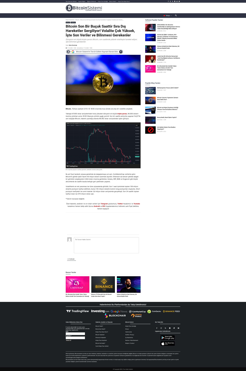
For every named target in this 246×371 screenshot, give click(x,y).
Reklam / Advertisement (131, 340)
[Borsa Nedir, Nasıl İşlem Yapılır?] (150, 120)
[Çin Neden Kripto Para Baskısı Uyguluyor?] (150, 130)
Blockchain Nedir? (100, 329)
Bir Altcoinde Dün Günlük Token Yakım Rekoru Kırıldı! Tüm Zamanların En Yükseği (166, 68)
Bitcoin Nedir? (99, 326)
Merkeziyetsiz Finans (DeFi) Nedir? (168, 88)
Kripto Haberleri (70, 20)
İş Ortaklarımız (129, 337)
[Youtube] (179, 1)
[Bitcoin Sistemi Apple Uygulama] (167, 346)
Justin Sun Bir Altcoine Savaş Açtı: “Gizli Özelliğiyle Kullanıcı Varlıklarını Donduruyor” (168, 58)
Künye (127, 329)
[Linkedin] (105, 218)
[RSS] (173, 1)
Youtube (137, 204)
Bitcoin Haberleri (100, 334)
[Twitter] (177, 1)
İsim (67, 331)
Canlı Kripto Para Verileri (102, 346)
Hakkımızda (128, 332)
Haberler (73, 22)
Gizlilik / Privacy (129, 334)
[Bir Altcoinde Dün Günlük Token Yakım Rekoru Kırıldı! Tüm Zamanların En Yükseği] (77, 284)
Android (97, 206)
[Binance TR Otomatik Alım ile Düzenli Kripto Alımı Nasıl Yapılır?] (103, 284)
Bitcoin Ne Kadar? (100, 343)
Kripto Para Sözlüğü (130, 326)
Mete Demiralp (73, 45)
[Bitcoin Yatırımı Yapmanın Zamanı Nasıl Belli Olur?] (150, 100)
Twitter (120, 204)
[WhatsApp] (101, 218)
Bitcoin (77, 20)
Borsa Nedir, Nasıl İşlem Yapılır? (167, 117)
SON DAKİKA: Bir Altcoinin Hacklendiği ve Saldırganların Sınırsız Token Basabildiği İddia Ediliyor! (168, 26)
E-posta (68, 336)
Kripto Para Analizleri (101, 340)
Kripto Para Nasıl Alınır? (102, 332)
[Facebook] (168, 1)
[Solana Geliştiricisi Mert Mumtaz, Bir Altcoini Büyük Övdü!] (128, 284)
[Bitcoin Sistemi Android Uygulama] (167, 340)
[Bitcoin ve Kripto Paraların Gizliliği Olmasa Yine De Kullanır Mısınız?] (150, 110)
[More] (114, 218)
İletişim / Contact (129, 343)
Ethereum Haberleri (101, 337)
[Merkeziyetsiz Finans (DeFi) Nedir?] (150, 90)
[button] (176, 15)
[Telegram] (175, 1)
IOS (103, 206)
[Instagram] (170, 1)
